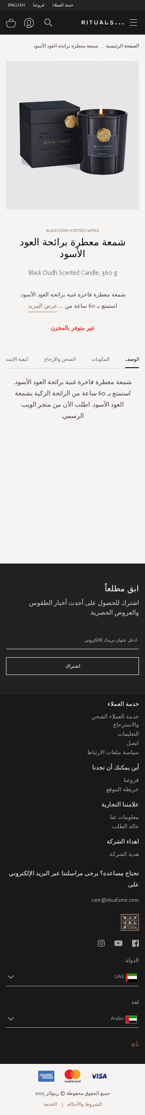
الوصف (132, 359)
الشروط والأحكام (84, 1104)
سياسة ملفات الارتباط (113, 752)
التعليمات (128, 733)
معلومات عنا (124, 817)
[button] (65, 977)
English (16, 5)
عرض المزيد (42, 305)
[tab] (128, 356)
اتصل (132, 743)
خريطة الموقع (122, 789)
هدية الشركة (124, 854)
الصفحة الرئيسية (122, 46)
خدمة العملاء (62, 5)
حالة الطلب (125, 826)
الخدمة (50, 1104)
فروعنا (38, 5)
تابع (135, 1043)
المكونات (100, 359)
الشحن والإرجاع (60, 359)
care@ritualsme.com (115, 900)
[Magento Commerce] (105, 23)
